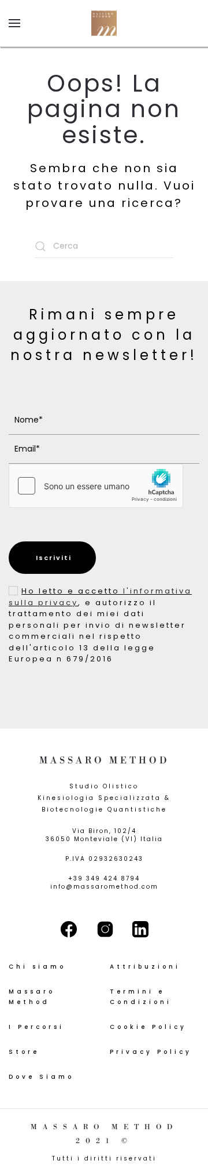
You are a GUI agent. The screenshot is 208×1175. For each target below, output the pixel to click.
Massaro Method (32, 996)
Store (24, 1051)
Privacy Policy (151, 1051)
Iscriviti (52, 557)
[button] (14, 23)
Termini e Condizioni (141, 996)
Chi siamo (37, 966)
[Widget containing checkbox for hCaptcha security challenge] (96, 486)
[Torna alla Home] (104, 23)
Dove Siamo (41, 1076)
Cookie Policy (148, 1027)
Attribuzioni (145, 966)
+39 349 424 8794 (104, 878)
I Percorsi (36, 1027)
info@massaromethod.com (104, 886)
